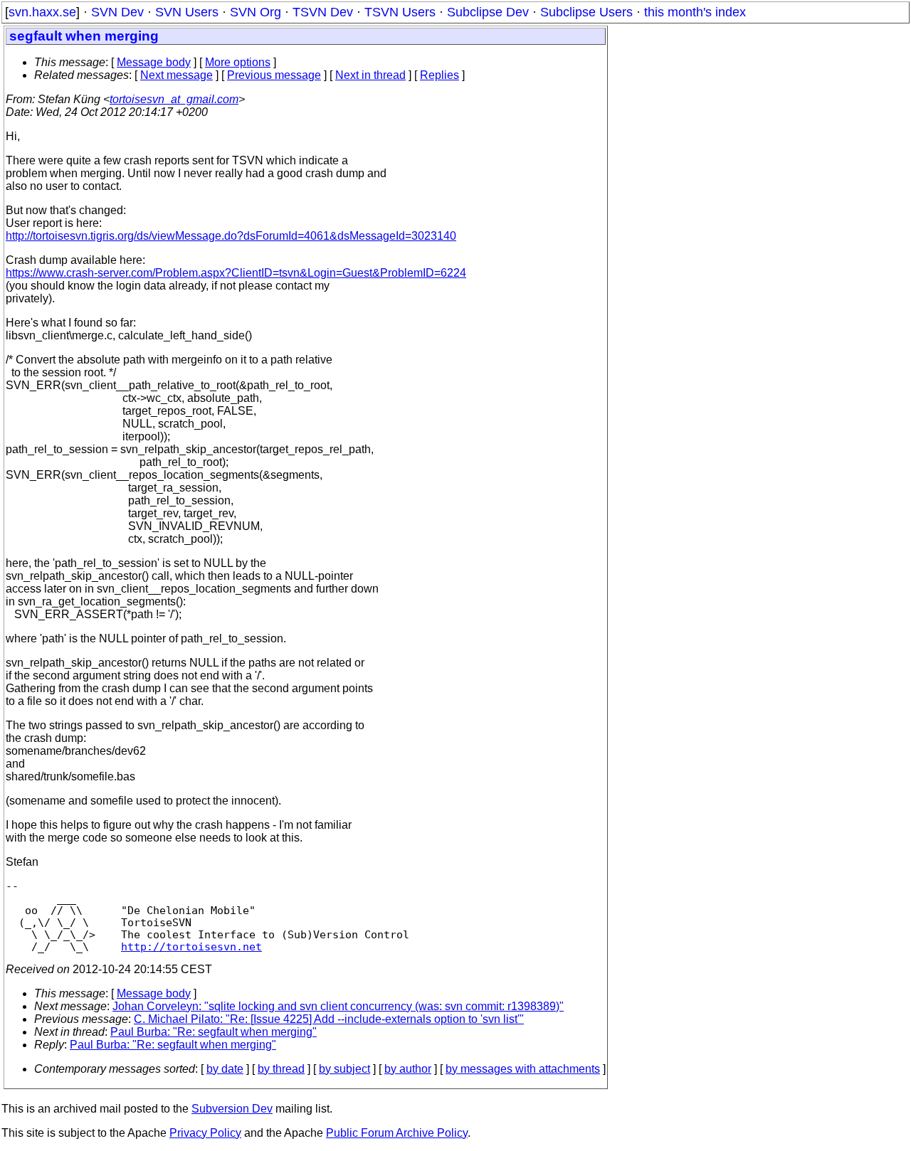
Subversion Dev (232, 1109)
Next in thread (370, 75)
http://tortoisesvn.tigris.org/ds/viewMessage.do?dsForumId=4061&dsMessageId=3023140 (231, 236)
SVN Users (186, 12)
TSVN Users (400, 12)
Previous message (274, 75)
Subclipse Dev (488, 12)
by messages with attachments (523, 1069)
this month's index (695, 12)
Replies (439, 75)
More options (237, 62)
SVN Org (255, 12)
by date (224, 1069)
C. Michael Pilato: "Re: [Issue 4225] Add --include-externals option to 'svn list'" (329, 1019)
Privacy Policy (205, 1133)
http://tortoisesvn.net (191, 946)
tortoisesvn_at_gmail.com (174, 99)
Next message (176, 75)
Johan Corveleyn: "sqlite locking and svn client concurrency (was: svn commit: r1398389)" (338, 1006)
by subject (344, 1069)
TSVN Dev (323, 12)
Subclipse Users (586, 12)
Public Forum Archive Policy (397, 1133)
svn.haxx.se (42, 12)
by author (407, 1069)
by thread (281, 1069)
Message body (154, 62)
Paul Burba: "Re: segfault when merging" (213, 1032)
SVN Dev (117, 12)
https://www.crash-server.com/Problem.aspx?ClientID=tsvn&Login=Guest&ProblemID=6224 (236, 273)
